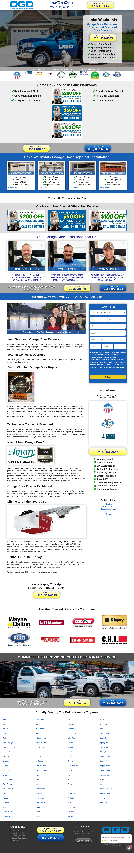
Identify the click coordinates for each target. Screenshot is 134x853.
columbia (6, 766)
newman (71, 747)
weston (103, 798)
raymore (71, 812)
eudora (6, 793)
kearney (38, 752)
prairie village (73, 807)
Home (33, 69)
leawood (38, 793)
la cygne (39, 761)
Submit (107, 377)
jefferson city (40, 743)
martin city (72, 733)
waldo (102, 784)
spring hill (104, 743)
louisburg (71, 729)
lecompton (39, 798)
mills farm (72, 738)
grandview (7, 816)
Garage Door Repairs (78, 69)
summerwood (105, 770)
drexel (5, 775)
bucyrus (6, 756)
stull (102, 761)
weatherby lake (106, 789)
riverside (103, 724)
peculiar (71, 784)
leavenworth (40, 789)
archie (5, 724)
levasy (38, 812)
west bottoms (105, 793)
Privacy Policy (102, 367)
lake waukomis (41, 766)
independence (40, 738)
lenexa (38, 807)
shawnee (103, 729)
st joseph (104, 747)
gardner (6, 802)
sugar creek (105, 766)
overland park (73, 766)
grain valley (7, 812)
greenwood (39, 720)
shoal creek (105, 733)
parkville (71, 775)
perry (70, 789)
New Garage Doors (43, 69)
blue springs (8, 743)
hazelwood (39, 729)
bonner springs (9, 747)
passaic (71, 779)
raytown (71, 816)
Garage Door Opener (108, 511)
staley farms (105, 752)
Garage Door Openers (61, 69)
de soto (6, 770)
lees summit (40, 802)
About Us (91, 69)
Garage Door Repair (108, 509)
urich (102, 779)
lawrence (39, 779)
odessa (71, 756)
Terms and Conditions (117, 367)
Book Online (36, 148)
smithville (104, 738)
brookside (7, 752)
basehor (6, 733)
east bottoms (8, 784)
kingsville (39, 756)
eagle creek (7, 779)
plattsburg (71, 798)
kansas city (39, 747)
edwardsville (8, 789)
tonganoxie (104, 775)
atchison (6, 729)
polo (69, 802)
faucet (5, 798)
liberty (70, 720)
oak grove (72, 752)
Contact (100, 69)
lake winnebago (41, 770)
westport (103, 802)
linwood (71, 724)
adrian (5, 720)
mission (71, 743)
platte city (71, 793)
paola (70, 770)
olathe (70, 761)
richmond (104, 720)
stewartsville (105, 756)
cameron (6, 761)
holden (38, 733)
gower (5, 807)
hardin (38, 724)
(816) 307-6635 (100, 5)
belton (5, 738)
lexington (39, 816)
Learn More (12, 188)
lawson (38, 784)
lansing (38, 775)
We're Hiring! (83, 840)
